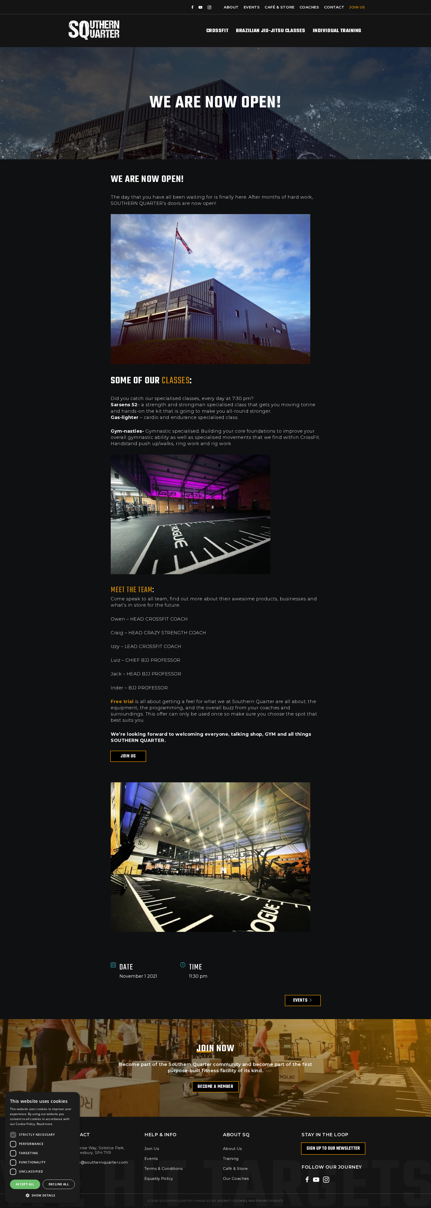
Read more (45, 1124)
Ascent (223, 1201)
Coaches (309, 7)
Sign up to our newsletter (333, 1148)
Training (231, 1158)
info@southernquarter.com (100, 1162)
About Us (232, 1148)
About (231, 7)
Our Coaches (236, 1178)
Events (252, 7)
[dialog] (42, 1147)
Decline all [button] (59, 1184)
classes (175, 381)
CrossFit (217, 31)
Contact (334, 7)
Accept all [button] (25, 1184)
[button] (42, 1195)
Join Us (357, 7)
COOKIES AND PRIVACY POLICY (257, 1201)
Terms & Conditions (163, 1168)
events (301, 1000)
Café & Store (279, 7)
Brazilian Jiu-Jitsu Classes (270, 31)
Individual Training (337, 31)
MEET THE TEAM (131, 590)
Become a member (215, 1086)
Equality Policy (158, 1178)
